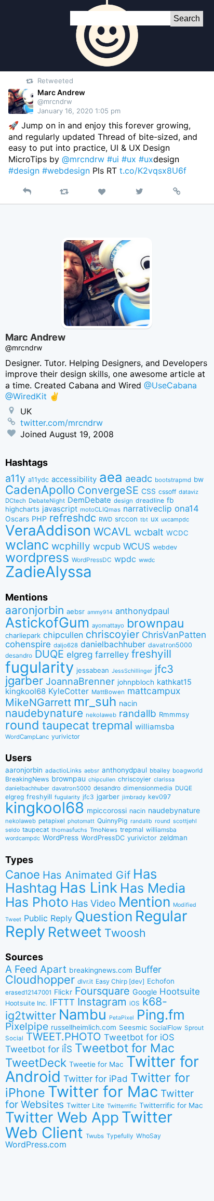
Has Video (93, 903)
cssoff (167, 491)
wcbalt (149, 532)
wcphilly (70, 546)
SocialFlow (166, 1028)
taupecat (65, 725)
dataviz (188, 491)
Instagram (102, 1001)
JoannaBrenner (80, 681)
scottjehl (185, 821)
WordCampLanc (27, 736)
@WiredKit (26, 396)
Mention (144, 901)
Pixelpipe (26, 1026)
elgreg (79, 654)
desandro (18, 655)
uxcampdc (175, 519)
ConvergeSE (108, 490)
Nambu (82, 1014)
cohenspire (28, 644)
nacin (128, 703)
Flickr (63, 992)
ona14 (187, 508)
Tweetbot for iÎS (38, 1048)
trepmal (112, 725)
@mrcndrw (83, 159)
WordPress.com (35, 1145)
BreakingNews (27, 779)
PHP (39, 518)
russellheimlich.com (83, 1027)
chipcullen (63, 635)
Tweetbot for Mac (125, 1048)
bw (199, 479)
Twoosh (125, 932)
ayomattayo (108, 625)
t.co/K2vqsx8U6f (152, 170)
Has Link (88, 887)
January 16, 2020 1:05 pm (79, 111)
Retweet (75, 931)
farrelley (112, 654)
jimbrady (133, 797)
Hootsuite (179, 991)
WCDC (177, 533)
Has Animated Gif (86, 874)
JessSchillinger (132, 671)
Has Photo (37, 902)
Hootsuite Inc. (26, 1003)
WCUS (136, 546)
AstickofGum (47, 622)
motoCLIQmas (100, 509)
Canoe (22, 874)
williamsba (155, 727)
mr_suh (95, 701)
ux (154, 519)
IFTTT (62, 1002)
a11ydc (38, 480)
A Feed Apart (35, 969)
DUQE (49, 654)
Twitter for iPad (95, 1078)
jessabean (92, 670)
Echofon (161, 981)
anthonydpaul (142, 611)
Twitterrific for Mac (171, 1105)
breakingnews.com (100, 970)
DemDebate (89, 500)
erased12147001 (28, 992)
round (22, 725)
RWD (105, 519)
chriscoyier (112, 634)
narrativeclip (147, 509)
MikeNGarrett (38, 702)
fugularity (39, 667)
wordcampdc (22, 838)
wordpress (37, 557)
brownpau (155, 623)
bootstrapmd (173, 480)
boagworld (187, 770)
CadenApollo (40, 489)
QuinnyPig (112, 821)
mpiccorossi (107, 810)
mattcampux (153, 690)
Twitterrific (122, 1105)
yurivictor (65, 736)
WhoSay (148, 1136)
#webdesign (66, 170)
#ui (113, 159)
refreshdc (72, 518)
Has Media (152, 888)
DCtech (15, 500)
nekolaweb (101, 715)
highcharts (22, 509)
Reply (25, 931)
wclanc (27, 545)
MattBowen (108, 692)
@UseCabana (170, 385)
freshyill (151, 653)
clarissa (164, 779)
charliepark (23, 635)
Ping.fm (161, 1015)
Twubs (95, 1136)
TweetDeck (35, 1062)
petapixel (51, 821)
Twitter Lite (85, 1105)
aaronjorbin (34, 610)
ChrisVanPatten (174, 634)
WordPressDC (92, 560)
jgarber (24, 680)
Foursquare (102, 991)
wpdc (125, 559)
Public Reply (48, 918)
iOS (134, 1003)
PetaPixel (121, 1017)
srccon (126, 519)
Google (144, 991)
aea (111, 477)
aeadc (138, 478)
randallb (137, 714)
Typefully (119, 1136)
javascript (59, 509)
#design (23, 170)
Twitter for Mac (103, 1091)
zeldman (173, 837)
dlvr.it (85, 981)
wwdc (147, 560)
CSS (148, 491)
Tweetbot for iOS (139, 1037)
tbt (144, 519)
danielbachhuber (113, 644)
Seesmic (133, 1027)
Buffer (148, 969)
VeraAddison (48, 530)
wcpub (107, 546)
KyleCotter (68, 691)
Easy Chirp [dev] (120, 981)
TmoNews (103, 829)
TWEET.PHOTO (63, 1036)
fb (170, 500)
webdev (165, 547)
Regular (161, 916)
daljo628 (66, 645)
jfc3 (164, 668)
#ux (129, 159)
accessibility (74, 479)
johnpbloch (135, 682)
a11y (15, 478)
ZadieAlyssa (48, 572)
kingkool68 (25, 691)
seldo (12, 830)
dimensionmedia (147, 788)
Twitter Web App (62, 1117)
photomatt (81, 821)
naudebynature (44, 713)
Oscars (17, 519)
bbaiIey (160, 770)
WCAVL (112, 531)
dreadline (150, 500)
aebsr (75, 611)
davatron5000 (170, 645)
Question (103, 916)
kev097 (159, 797)
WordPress (60, 837)
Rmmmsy (174, 714)
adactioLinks (63, 770)
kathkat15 (174, 682)
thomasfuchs (69, 829)
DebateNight (47, 500)
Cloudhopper (40, 979)
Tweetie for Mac (96, 1064)
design (123, 500)
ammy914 (100, 612)
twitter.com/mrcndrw (61, 422)
